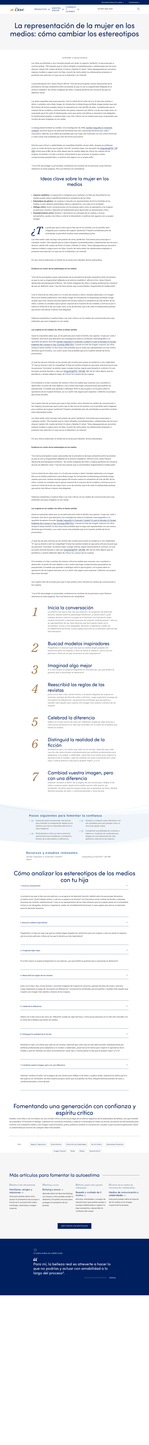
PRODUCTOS (40, 9)
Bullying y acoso (51, 1189)
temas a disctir (94, 1151)
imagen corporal (60, 1151)
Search (138, 8)
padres (82, 1151)
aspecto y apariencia (38, 1144)
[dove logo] (16, 9)
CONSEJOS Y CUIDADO (71, 9)
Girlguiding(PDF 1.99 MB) (74, 371)
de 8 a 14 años (96, 1144)
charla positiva (56, 1144)
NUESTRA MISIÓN (56, 9)
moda (73, 1151)
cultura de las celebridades (76, 1144)
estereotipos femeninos (115, 1144)
